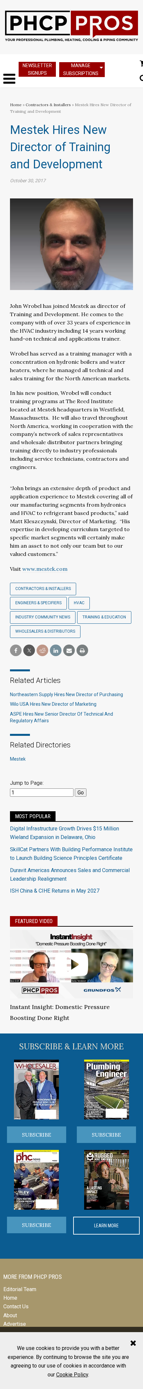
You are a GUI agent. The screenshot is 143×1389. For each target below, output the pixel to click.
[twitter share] (29, 651)
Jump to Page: (27, 783)
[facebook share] (16, 651)
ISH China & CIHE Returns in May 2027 (54, 891)
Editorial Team (19, 1289)
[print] (82, 651)
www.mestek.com (45, 569)
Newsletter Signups (37, 69)
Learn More (106, 1225)
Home (16, 104)
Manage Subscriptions (80, 69)
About (10, 1315)
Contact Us (16, 1306)
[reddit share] (42, 651)
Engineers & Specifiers (38, 603)
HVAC (79, 603)
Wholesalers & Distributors (45, 631)
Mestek (18, 759)
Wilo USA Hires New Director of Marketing (53, 704)
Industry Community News (42, 617)
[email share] (69, 651)
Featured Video (34, 921)
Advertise (14, 1324)
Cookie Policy (72, 1374)
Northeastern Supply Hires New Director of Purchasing (66, 694)
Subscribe (36, 1134)
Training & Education (104, 617)
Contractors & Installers (48, 104)
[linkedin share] (56, 651)
